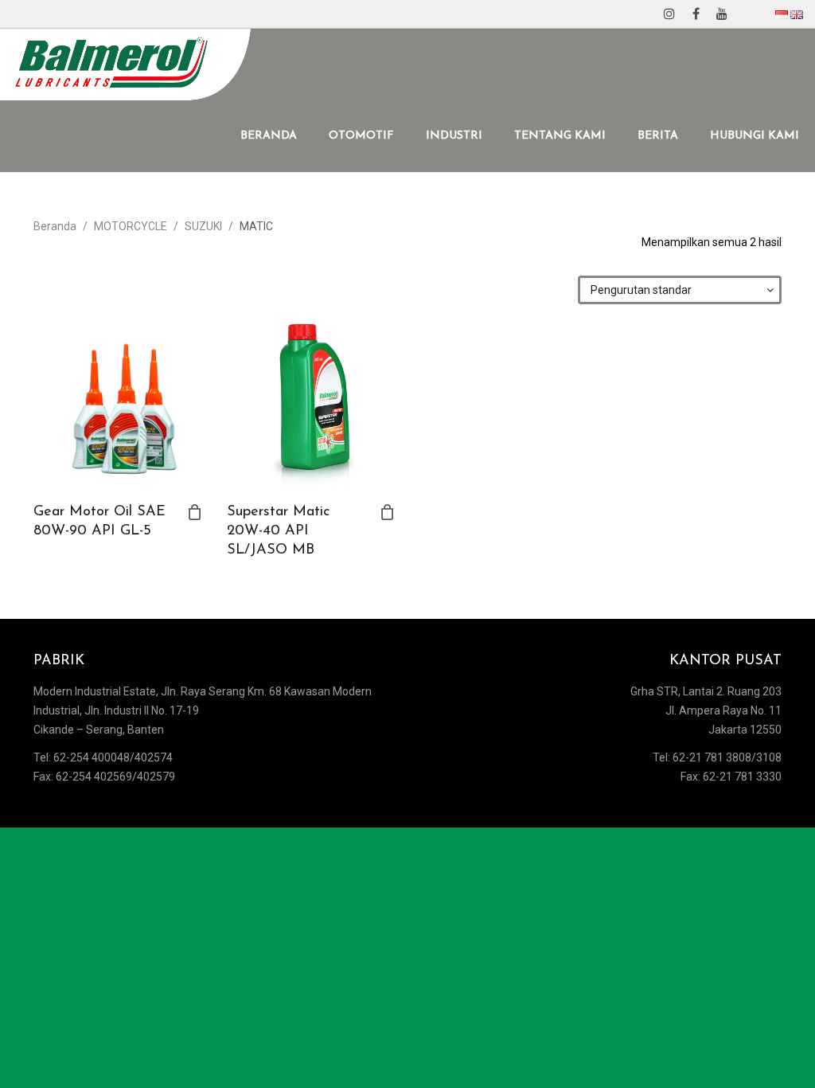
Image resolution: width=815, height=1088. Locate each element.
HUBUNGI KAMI (754, 136)
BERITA (658, 136)
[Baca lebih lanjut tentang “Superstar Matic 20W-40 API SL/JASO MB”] (388, 512)
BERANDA (268, 136)
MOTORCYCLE (130, 226)
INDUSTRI (454, 136)
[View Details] (118, 408)
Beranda (54, 226)
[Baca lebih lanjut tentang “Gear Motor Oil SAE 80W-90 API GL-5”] (195, 512)
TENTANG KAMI (560, 136)
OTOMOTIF (361, 136)
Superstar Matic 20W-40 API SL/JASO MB (278, 531)
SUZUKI (203, 226)
